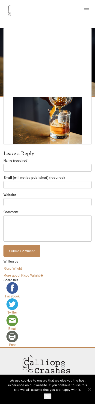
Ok (48, 396)
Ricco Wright (12, 268)
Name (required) (16, 160)
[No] (89, 389)
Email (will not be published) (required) (34, 177)
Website (9, 194)
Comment (10, 211)
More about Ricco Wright (22, 275)
